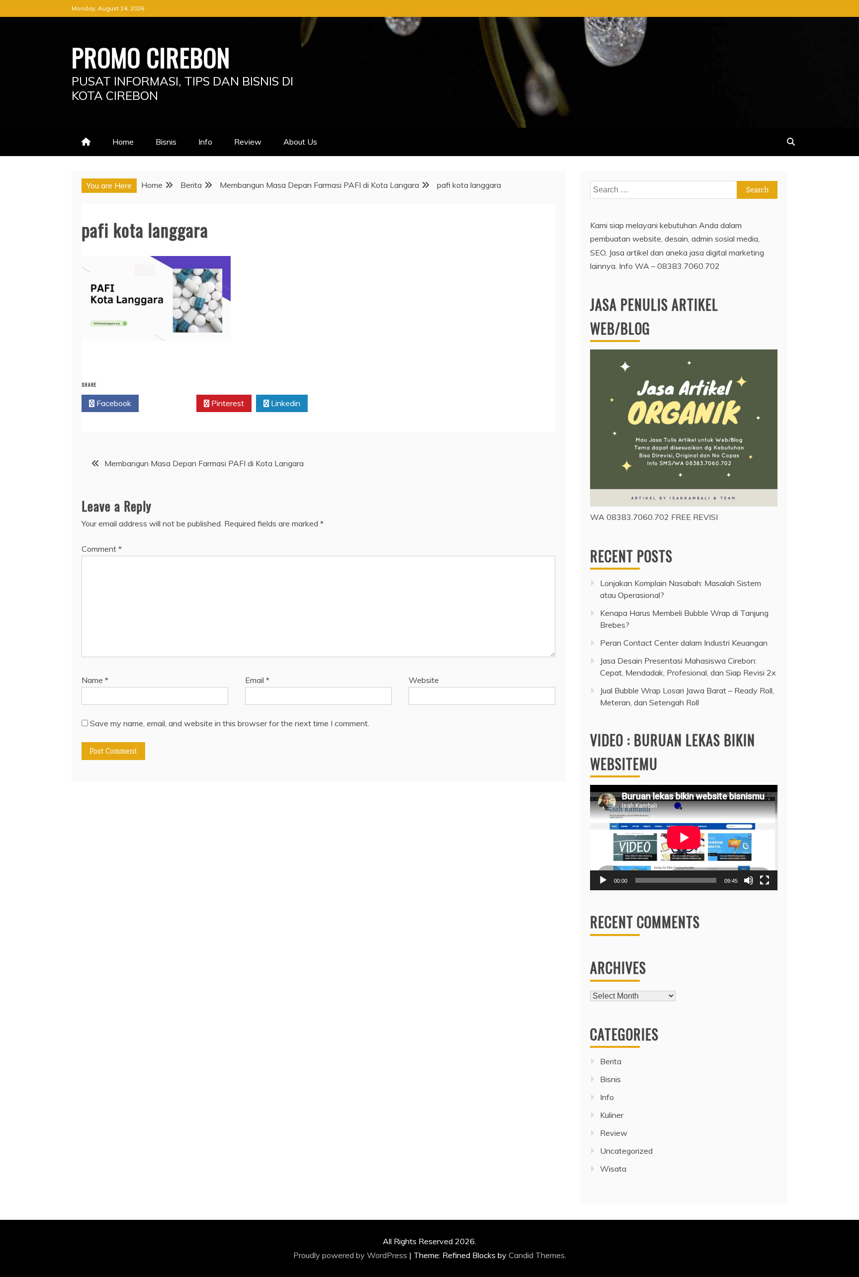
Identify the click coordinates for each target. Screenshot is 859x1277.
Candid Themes (537, 1255)
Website (424, 680)
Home (123, 142)
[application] (683, 837)
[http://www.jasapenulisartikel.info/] (683, 504)
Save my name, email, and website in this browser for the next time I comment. (229, 723)
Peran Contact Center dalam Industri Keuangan (684, 643)
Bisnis (166, 142)
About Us (300, 142)
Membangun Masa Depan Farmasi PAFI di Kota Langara (204, 463)
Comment (102, 549)
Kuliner (611, 1115)
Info (205, 142)
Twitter (170, 403)
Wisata (613, 1169)
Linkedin (284, 403)
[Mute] (749, 880)
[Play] (603, 880)
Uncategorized (626, 1151)
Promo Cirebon (151, 56)
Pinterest (226, 403)
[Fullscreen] (765, 880)
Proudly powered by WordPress (351, 1255)
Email (257, 680)
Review (247, 142)
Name (95, 680)
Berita (610, 1061)
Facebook (112, 403)
